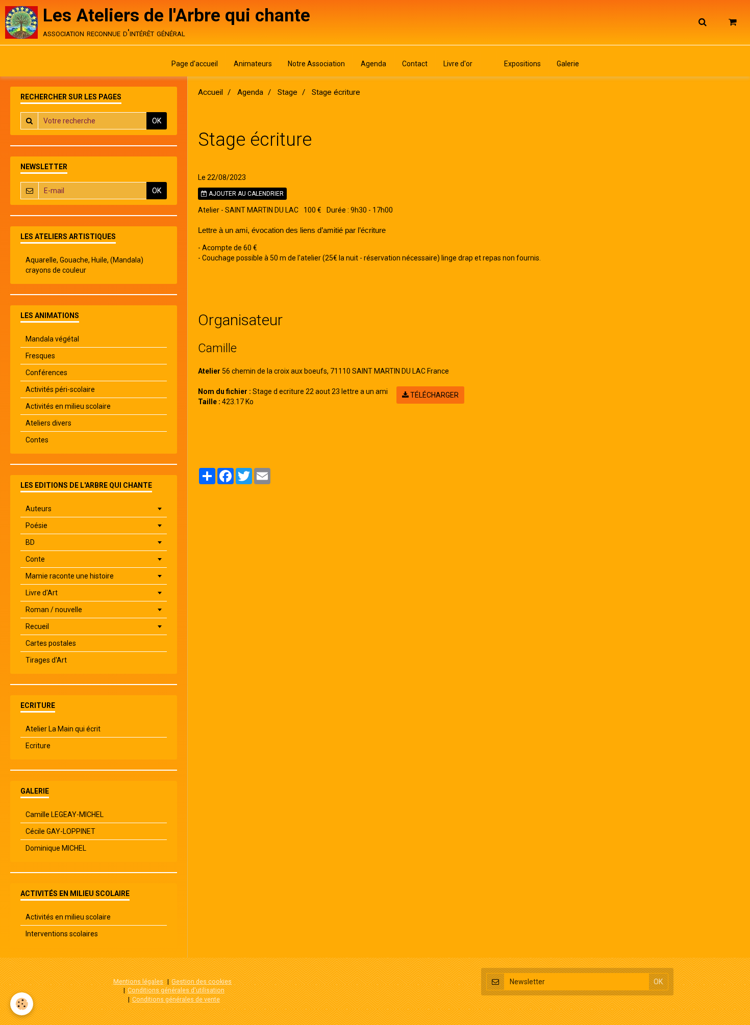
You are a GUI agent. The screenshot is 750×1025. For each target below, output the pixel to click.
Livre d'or (457, 64)
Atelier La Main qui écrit (63, 729)
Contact (415, 64)
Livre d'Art (42, 593)
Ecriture (38, 746)
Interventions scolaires (62, 934)
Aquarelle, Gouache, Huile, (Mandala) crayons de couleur (84, 265)
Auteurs (39, 509)
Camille (217, 348)
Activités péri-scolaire (60, 389)
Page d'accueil (194, 64)
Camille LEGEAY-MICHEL (65, 814)
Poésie (36, 525)
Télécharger (434, 395)
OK (156, 121)
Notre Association (316, 64)
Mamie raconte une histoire (70, 576)
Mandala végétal (52, 339)
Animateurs (253, 64)
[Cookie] (21, 1003)
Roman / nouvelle (54, 610)
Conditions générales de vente (176, 999)
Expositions (522, 64)
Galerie (568, 64)
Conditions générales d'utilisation (176, 990)
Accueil (210, 92)
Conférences (46, 373)
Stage (287, 92)
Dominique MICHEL (56, 848)
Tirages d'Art (46, 660)
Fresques (40, 356)
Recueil (37, 626)
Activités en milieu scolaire (68, 406)
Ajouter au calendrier (245, 193)
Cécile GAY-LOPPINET (60, 831)
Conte (35, 559)
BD (30, 542)
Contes (37, 440)
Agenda (373, 64)
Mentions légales (138, 981)
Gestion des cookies (201, 981)
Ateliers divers (48, 423)
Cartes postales (51, 643)
